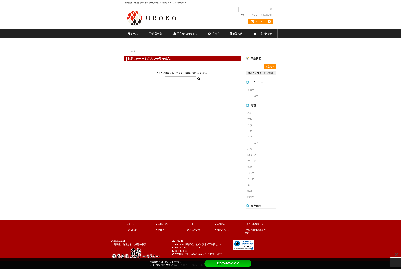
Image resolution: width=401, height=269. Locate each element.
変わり (250, 196)
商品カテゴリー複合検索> (260, 73)
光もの (250, 113)
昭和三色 (251, 155)
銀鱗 (249, 190)
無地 (249, 167)
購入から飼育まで (187, 33)
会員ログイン (164, 224)
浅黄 (249, 131)
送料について (193, 230)
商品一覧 (156, 33)
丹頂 (249, 125)
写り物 (250, 179)
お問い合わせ (264, 33)
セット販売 (252, 96)
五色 (249, 119)
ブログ (215, 33)
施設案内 (237, 33)
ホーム (134, 33)
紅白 (249, 149)
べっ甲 (250, 173)
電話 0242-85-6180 (226, 263)
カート (190, 224)
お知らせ (132, 230)
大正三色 (251, 161)
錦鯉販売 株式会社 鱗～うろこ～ (169, 26)
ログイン (253, 15)
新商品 (250, 90)
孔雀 (249, 137)
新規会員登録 (266, 15)
